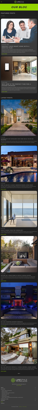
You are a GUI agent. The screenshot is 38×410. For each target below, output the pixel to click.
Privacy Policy (25, 406)
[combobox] (19, 16)
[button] (1, 2)
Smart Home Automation (7, 390)
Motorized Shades (5, 396)
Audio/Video (4, 395)
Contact (2, 403)
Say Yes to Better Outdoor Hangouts (12, 321)
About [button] (2, 387)
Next (19, 373)
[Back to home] (19, 2)
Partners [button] (3, 400)
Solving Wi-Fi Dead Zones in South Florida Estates (16, 275)
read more (3, 144)
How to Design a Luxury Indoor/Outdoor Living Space (17, 185)
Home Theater (4, 391)
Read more (4, 53)
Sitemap (20, 406)
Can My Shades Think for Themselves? (12, 230)
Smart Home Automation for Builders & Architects (12, 397)
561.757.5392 (19, 385)
